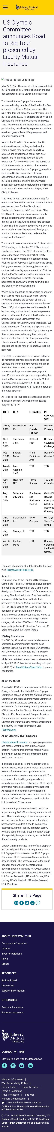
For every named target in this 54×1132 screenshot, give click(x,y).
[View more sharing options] (37, 903)
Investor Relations (12, 953)
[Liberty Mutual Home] (27, 7)
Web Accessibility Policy (15, 1083)
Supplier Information (13, 990)
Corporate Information (14, 943)
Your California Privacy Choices (24, 1102)
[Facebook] (21, 903)
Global (5, 963)
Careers (6, 948)
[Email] (16, 903)
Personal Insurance (12, 1007)
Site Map (29, 1094)
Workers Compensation (14, 1098)
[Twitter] (27, 903)
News (5, 958)
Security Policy (30, 1087)
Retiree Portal (9, 980)
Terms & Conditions (12, 1091)
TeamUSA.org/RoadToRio (29, 667)
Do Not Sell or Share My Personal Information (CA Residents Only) (25, 1108)
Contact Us (8, 985)
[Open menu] (5, 7)
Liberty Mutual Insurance (14, 742)
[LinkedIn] (32, 903)
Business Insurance (12, 1012)
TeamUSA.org (9, 729)
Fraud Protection (10, 1094)
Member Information (12, 1079)
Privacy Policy (9, 1087)
